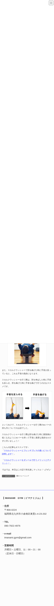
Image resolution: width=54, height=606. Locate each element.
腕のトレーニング (22, 476)
